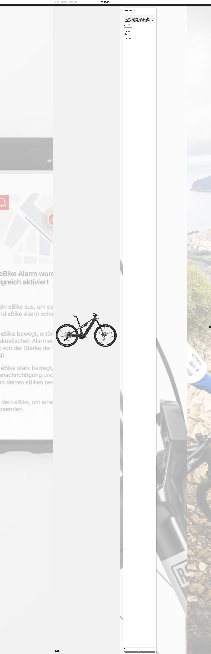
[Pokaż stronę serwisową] (210, 327)
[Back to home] (105, 2)
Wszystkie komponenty (128, 25)
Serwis (75, 1)
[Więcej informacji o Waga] (129, 24)
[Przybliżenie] (86, 331)
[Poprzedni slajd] (56, 651)
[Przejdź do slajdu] (71, 651)
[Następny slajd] (58, 651)
